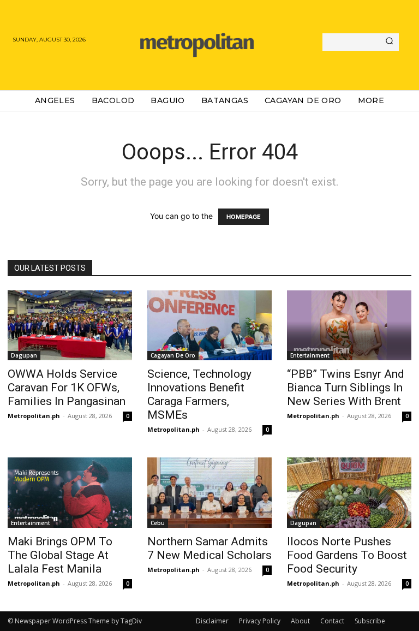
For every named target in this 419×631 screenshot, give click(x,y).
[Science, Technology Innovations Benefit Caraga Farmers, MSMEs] (209, 325)
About (300, 621)
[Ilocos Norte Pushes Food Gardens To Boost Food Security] (349, 492)
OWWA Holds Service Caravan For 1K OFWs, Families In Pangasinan (66, 387)
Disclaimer (212, 621)
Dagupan (24, 355)
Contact (332, 621)
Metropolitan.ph (34, 416)
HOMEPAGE (243, 217)
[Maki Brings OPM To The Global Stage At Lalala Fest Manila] (70, 492)
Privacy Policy (259, 621)
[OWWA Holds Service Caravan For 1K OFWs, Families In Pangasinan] (70, 325)
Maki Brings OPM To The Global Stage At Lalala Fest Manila (60, 555)
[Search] (389, 42)
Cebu (158, 523)
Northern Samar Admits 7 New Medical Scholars (209, 548)
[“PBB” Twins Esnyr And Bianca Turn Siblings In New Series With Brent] (349, 325)
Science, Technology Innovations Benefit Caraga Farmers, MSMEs (199, 394)
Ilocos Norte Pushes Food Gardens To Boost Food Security (347, 555)
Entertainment (310, 355)
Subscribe (370, 621)
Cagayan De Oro (173, 355)
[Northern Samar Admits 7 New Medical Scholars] (209, 492)
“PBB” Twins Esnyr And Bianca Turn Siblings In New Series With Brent (345, 387)
